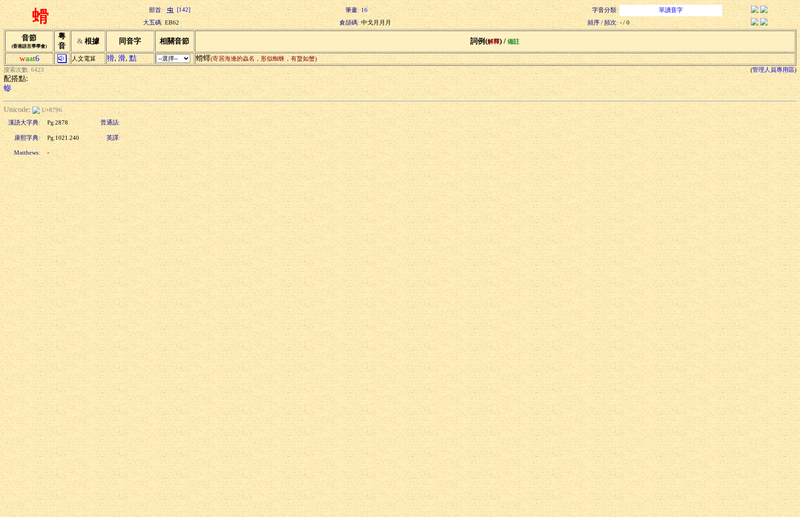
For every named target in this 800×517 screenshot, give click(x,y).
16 (364, 9)
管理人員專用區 (773, 69)
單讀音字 (671, 9)
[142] (182, 9)
